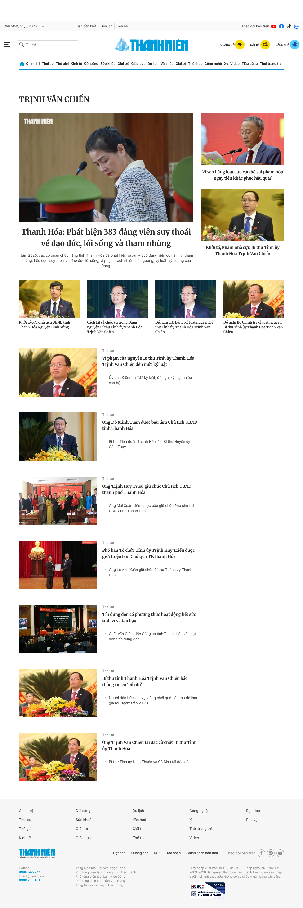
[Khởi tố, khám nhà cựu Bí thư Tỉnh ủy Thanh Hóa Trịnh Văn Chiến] (242, 215)
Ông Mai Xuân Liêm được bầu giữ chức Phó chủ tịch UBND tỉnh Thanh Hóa (152, 508)
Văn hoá (139, 819)
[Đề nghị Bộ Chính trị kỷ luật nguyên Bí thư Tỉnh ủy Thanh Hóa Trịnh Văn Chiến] (253, 299)
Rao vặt (252, 819)
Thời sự (48, 64)
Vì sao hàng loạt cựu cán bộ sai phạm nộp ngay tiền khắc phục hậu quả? (242, 175)
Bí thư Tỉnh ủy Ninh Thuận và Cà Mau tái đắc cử (148, 762)
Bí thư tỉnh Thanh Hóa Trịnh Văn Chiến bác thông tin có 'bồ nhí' (144, 681)
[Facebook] (281, 26)
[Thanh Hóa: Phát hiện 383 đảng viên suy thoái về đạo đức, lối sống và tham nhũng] (106, 167)
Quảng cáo (139, 853)
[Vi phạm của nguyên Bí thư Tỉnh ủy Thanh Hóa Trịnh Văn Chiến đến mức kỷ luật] (58, 372)
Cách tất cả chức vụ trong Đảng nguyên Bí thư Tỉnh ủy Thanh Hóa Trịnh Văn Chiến (114, 327)
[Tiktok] (289, 26)
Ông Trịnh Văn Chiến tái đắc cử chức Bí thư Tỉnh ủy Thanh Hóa (149, 745)
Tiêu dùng (250, 64)
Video (235, 64)
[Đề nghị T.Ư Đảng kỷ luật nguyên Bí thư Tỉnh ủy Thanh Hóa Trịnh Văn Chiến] (185, 299)
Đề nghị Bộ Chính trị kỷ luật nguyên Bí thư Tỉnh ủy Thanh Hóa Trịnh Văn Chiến (253, 327)
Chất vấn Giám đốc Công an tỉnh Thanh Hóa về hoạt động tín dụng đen (152, 636)
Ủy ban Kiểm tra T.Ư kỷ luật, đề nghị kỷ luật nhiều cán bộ (150, 380)
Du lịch (152, 64)
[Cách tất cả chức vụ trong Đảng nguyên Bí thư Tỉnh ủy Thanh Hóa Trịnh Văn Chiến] (117, 299)
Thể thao (195, 64)
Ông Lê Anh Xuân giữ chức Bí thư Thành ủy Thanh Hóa (150, 572)
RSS (157, 853)
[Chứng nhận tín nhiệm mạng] (207, 890)
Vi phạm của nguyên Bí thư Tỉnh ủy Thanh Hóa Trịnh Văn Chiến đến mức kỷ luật (148, 361)
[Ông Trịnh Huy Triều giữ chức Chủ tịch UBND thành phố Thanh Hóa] (58, 501)
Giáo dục (138, 64)
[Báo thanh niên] (151, 44)
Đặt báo (119, 853)
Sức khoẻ (83, 819)
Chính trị (33, 64)
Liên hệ (122, 26)
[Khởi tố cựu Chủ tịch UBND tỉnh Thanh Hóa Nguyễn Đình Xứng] (49, 299)
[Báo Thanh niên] (37, 853)
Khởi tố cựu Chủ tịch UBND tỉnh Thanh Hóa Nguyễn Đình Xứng (44, 324)
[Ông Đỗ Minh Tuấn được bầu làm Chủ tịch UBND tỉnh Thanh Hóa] (58, 436)
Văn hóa (167, 64)
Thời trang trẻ (271, 64)
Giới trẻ (123, 64)
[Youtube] (274, 26)
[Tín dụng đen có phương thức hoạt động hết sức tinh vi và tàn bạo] (58, 629)
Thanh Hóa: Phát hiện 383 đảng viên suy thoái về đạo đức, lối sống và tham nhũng (106, 237)
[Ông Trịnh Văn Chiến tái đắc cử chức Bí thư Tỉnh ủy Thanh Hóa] (58, 757)
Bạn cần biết (86, 26)
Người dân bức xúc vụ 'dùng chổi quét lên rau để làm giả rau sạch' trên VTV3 (153, 700)
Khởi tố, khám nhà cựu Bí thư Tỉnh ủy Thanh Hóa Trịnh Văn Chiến (243, 250)
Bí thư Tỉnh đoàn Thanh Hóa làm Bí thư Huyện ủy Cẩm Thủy (149, 444)
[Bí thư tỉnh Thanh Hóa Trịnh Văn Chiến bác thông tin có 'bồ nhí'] (58, 693)
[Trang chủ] (22, 63)
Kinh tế (76, 64)
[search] (47, 44)
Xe (226, 64)
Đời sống (91, 64)
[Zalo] (296, 26)
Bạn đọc (253, 810)
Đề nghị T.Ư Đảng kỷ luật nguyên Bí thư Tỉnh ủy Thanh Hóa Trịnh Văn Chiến (184, 327)
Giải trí (181, 64)
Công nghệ (213, 64)
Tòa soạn (173, 853)
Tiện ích (106, 26)
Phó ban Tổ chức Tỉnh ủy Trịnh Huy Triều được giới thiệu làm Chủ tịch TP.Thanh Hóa (148, 553)
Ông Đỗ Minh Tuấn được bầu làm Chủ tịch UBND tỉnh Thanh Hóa (149, 425)
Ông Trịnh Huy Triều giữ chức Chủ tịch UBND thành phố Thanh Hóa (146, 489)
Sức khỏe (108, 64)
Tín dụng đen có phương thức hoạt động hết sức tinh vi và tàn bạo (149, 617)
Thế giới (62, 64)
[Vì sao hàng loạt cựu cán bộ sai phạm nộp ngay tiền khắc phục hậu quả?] (242, 139)
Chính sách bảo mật (202, 853)
